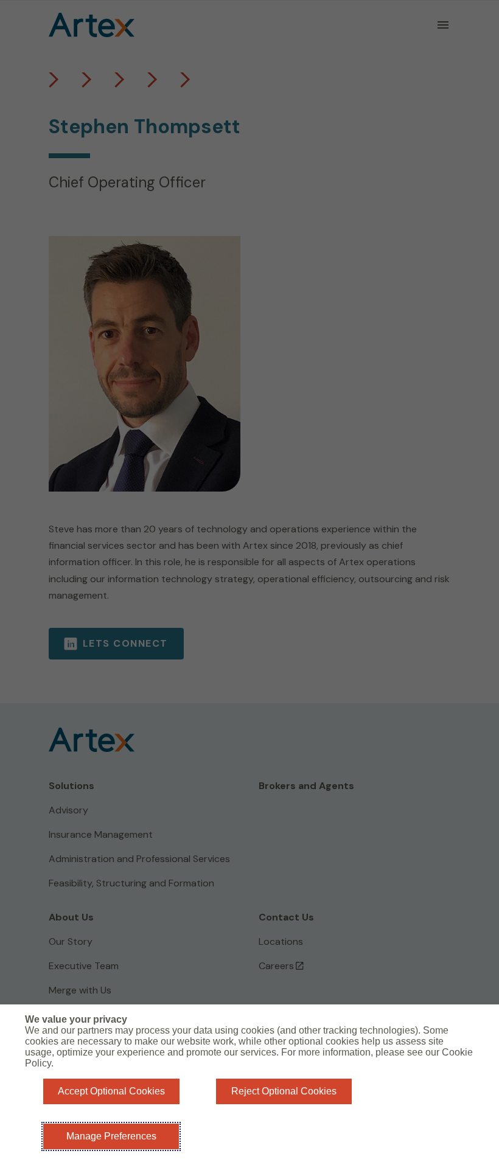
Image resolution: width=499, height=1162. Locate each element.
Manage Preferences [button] (111, 1136)
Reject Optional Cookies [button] (284, 1091)
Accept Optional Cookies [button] (111, 1091)
